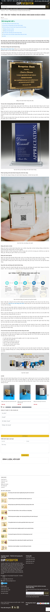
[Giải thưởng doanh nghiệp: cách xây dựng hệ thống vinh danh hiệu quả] (4, 518)
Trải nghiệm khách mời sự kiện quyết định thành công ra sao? (21, 522)
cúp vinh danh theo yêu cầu (24, 8)
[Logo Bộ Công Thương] (4, 583)
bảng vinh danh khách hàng (16, 407)
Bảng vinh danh (8, 407)
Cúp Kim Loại (4, 481)
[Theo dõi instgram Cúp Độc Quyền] (18, 607)
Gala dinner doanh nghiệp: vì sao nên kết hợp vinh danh (19, 546)
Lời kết (4, 36)
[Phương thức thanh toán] (43, 603)
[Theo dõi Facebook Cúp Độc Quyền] (12, 607)
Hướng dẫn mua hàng (30, 557)
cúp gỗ (11, 8)
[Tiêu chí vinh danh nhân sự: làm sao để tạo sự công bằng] (4, 512)
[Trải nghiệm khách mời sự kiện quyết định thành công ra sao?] (4, 524)
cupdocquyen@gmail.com (10, 580)
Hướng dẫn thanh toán (30, 559)
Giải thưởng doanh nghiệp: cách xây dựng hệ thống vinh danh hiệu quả (23, 516)
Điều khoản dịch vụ (30, 563)
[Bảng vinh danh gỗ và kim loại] (41, 392)
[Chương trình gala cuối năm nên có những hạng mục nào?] (4, 536)
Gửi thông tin (25, 435)
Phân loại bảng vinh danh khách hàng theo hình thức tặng (14, 27)
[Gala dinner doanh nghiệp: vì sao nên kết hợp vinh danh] (4, 548)
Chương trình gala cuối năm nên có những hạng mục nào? (20, 534)
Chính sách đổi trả (4, 591)
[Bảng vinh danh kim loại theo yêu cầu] (8, 392)
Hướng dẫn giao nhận (30, 561)
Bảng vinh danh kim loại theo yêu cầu (8, 401)
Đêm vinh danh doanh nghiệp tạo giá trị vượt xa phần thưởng (20, 528)
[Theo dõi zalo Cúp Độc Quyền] (15, 607)
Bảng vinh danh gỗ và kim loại (40, 401)
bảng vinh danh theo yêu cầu (26, 407)
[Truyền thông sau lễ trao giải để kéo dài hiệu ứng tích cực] (4, 500)
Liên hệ (2, 487)
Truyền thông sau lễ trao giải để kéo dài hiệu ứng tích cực (20, 498)
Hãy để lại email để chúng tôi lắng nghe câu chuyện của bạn (37, 590)
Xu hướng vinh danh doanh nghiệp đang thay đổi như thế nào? (21, 492)
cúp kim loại (3, 8)
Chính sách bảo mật (5, 587)
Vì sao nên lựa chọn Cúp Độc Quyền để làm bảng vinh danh (15, 34)
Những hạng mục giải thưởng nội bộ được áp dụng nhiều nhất (21, 504)
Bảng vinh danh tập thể (9, 30)
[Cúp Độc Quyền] (25, 3)
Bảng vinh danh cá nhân (9, 29)
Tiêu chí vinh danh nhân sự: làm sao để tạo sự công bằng (20, 510)
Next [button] (47, 395)
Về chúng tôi (4, 485)
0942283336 (10, 578)
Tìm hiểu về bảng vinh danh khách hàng (11, 23)
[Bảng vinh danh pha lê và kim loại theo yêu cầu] (25, 392)
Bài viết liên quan (5, 490)
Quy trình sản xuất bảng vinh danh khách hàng (12, 32)
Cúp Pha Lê (3, 479)
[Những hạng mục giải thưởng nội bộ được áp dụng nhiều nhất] (4, 506)
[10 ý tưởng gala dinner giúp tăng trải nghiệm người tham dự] (4, 542)
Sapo (8, 603)
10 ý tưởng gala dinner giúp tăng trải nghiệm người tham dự (20, 540)
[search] (47, 6)
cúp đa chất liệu (15, 8)
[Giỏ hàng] (48, 3)
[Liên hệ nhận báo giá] (25, 1)
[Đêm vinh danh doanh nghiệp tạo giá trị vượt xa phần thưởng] (4, 530)
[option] (9, 395)
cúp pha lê (7, 8)
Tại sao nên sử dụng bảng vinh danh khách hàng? (13, 25)
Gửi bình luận (25, 455)
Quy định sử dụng (4, 593)
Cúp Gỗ (3, 482)
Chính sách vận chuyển (5, 589)
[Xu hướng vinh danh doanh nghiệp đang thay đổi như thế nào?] (4, 494)
